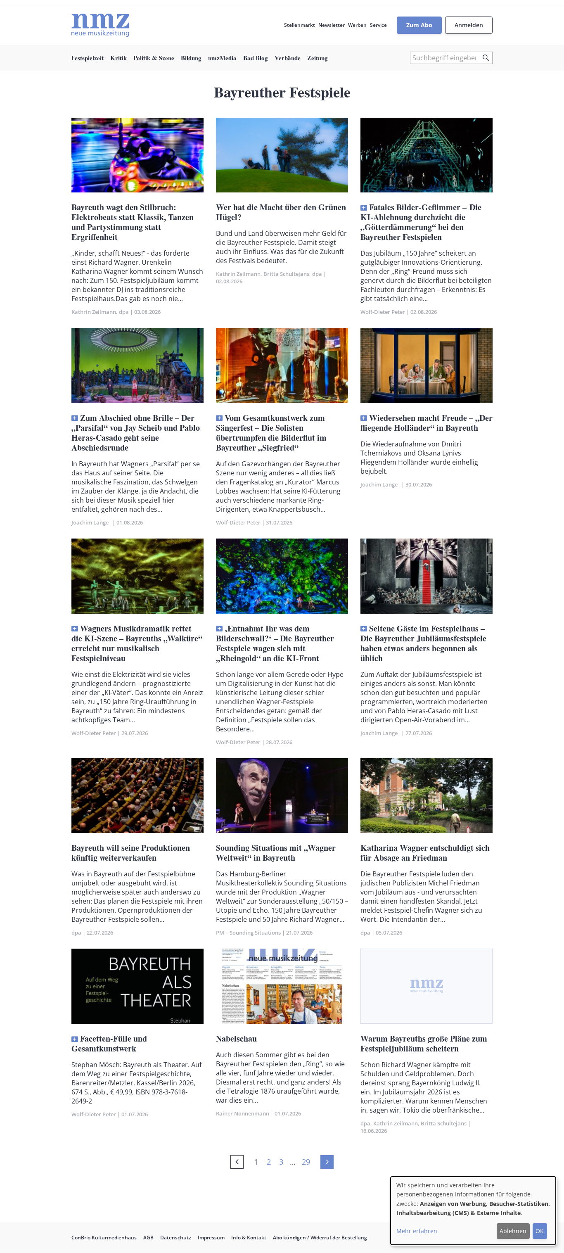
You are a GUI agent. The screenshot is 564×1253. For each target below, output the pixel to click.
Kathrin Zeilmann (93, 312)
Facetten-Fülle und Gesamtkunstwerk (109, 1043)
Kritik (118, 57)
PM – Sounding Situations (248, 932)
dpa (124, 312)
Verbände (288, 57)
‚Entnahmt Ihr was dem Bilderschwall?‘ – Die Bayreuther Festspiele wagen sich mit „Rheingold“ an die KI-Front (275, 643)
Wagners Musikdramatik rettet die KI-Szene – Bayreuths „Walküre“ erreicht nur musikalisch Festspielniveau (136, 643)
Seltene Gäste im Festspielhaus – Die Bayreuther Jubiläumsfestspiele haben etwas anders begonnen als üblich (423, 643)
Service (378, 24)
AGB (148, 1237)
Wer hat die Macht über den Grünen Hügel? (281, 212)
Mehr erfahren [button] (416, 1231)
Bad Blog (255, 57)
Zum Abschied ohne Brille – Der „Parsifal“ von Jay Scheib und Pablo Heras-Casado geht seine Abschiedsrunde (135, 432)
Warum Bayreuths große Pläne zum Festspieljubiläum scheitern (423, 1043)
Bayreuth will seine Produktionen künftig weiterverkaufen (130, 853)
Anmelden (469, 25)
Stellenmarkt (299, 24)
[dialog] (473, 1211)
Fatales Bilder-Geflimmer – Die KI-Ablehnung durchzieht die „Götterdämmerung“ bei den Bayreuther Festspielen (420, 222)
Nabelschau (236, 1038)
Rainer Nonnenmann (242, 1113)
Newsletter (331, 24)
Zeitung (317, 57)
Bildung (191, 57)
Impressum (211, 1237)
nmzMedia (222, 57)
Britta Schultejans (286, 274)
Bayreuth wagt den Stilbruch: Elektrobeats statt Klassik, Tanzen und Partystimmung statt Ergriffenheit (132, 222)
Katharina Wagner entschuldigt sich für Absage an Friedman (425, 853)
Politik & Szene (153, 57)
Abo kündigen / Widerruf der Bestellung (320, 1237)
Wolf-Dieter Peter (382, 312)
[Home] (100, 25)
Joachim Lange (91, 522)
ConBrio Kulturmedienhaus (104, 1237)
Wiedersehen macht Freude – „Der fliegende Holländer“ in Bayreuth (426, 423)
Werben (357, 24)
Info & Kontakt (248, 1237)
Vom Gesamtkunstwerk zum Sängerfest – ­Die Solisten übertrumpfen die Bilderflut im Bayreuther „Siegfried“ (271, 432)
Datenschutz (175, 1237)
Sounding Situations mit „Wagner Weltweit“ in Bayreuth (276, 853)
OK (540, 1231)
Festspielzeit (87, 57)
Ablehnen (513, 1231)
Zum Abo (419, 25)
